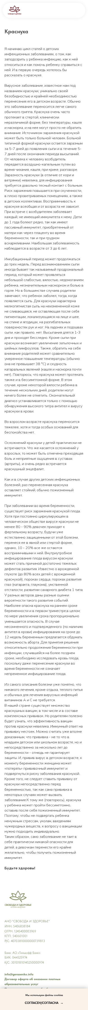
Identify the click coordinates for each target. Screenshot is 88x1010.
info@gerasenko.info (19, 974)
